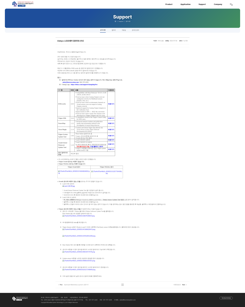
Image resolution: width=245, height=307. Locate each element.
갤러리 (114, 30)
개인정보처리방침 (226, 298)
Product (168, 4)
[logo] (26, 4)
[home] (115, 21)
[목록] (122, 284)
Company (218, 4)
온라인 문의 (135, 30)
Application (185, 4)
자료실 (124, 30)
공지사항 (103, 30)
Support (202, 4)
